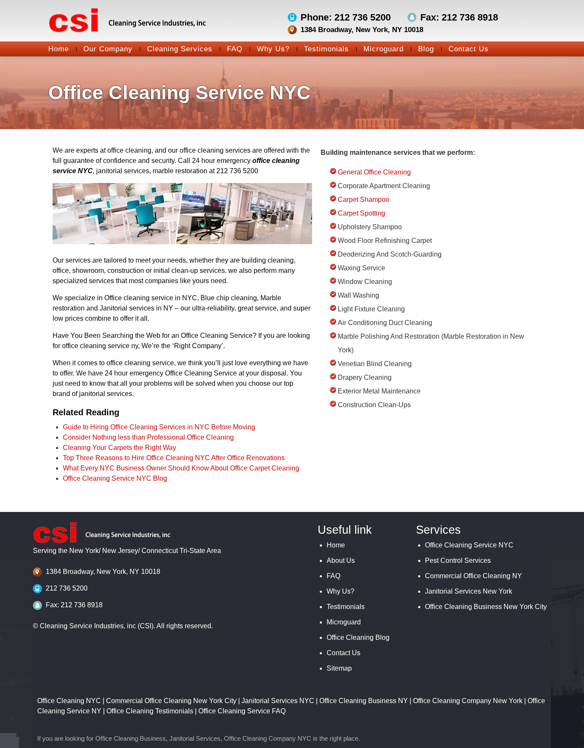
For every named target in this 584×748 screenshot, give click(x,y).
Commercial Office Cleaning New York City (171, 700)
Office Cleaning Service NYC (469, 545)
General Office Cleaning (374, 172)
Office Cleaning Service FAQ (242, 711)
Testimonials (326, 49)
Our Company (108, 49)
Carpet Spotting (361, 213)
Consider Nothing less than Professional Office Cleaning (148, 437)
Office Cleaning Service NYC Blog (115, 478)
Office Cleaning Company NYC (267, 738)
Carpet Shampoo (363, 199)
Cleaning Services (179, 49)
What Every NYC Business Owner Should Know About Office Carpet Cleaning (181, 468)
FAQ (234, 49)
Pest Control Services (458, 560)
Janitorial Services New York (468, 591)
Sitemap (339, 668)
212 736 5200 (67, 588)
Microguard (383, 49)
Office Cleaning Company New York (467, 700)
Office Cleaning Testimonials (149, 711)
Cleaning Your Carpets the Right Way (119, 447)
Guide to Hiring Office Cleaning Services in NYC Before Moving (159, 427)
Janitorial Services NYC (278, 700)
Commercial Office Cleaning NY (473, 575)
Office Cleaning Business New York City (486, 606)
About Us (341, 560)
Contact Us (468, 49)
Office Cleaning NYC (69, 700)
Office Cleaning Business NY (363, 700)
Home (58, 49)
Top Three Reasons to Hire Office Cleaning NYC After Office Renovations (174, 457)
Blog (426, 49)
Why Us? (273, 49)
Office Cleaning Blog (358, 637)
